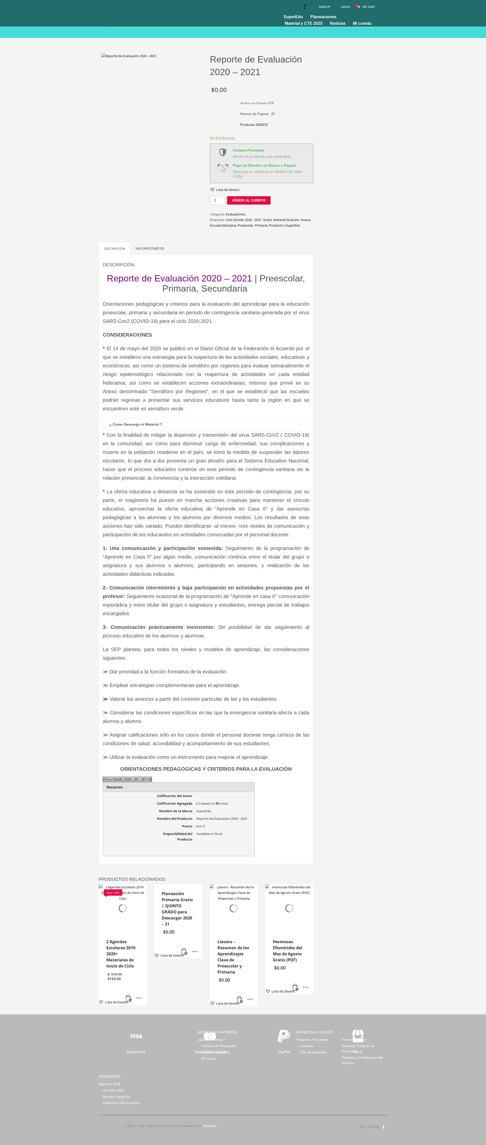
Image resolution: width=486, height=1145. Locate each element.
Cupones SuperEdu (215, 1052)
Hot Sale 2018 (113, 1090)
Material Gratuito (286, 219)
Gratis (267, 219)
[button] (224, 189)
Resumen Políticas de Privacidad (358, 1048)
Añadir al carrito (249, 200)
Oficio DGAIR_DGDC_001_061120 (127, 779)
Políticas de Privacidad (218, 1046)
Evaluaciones (235, 214)
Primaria (261, 225)
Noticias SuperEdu (116, 1097)
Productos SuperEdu (284, 225)
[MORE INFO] (139, 998)
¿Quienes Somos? (211, 1040)
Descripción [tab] (114, 248)
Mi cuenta (208, 1059)
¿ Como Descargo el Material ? (135, 424)
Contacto (306, 1046)
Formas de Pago (354, 1040)
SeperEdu (209, 1126)
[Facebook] (383, 1127)
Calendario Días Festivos (121, 1103)
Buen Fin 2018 (109, 1084)
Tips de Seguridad (313, 1052)
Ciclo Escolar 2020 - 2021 (243, 219)
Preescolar (245, 225)
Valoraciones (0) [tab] (149, 248)
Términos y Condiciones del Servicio (362, 1060)
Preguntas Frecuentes (312, 1040)
